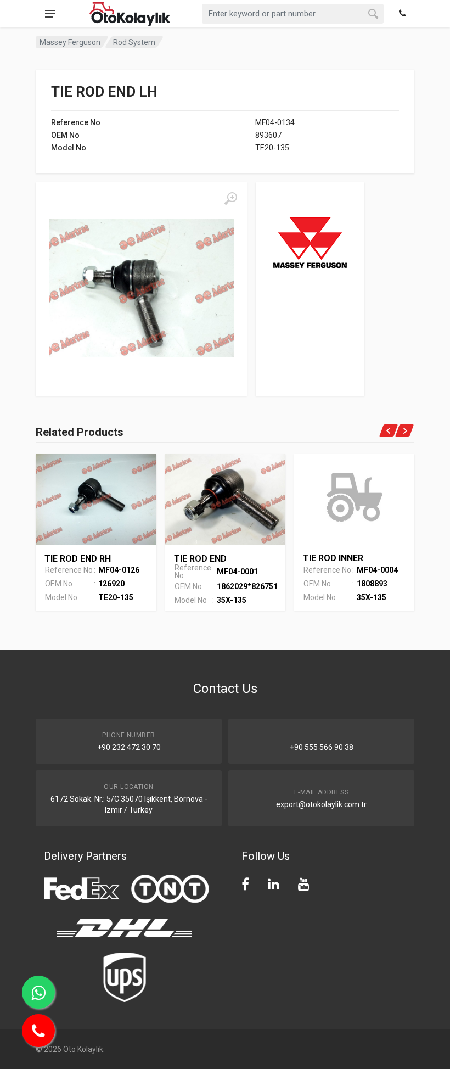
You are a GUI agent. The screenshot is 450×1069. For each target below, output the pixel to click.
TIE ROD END (200, 558)
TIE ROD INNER (333, 558)
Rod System (134, 42)
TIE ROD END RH (77, 558)
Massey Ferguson (70, 42)
